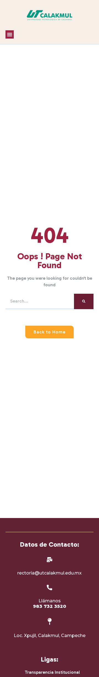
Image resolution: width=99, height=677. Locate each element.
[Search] (84, 301)
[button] (10, 34)
